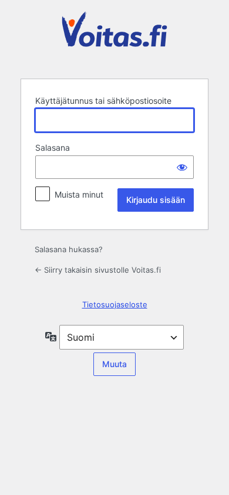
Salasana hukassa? (69, 249)
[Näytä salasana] (182, 167)
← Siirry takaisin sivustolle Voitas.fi (98, 269)
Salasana (52, 147)
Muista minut (79, 194)
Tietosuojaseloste (114, 304)
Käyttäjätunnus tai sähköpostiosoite (103, 101)
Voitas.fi (114, 38)
